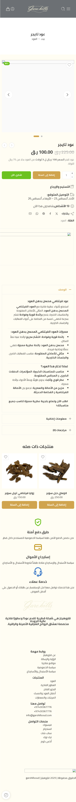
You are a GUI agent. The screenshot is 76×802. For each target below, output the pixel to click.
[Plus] (72, 173)
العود (34, 39)
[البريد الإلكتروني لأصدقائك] (30, 213)
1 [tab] (41, 139)
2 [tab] (36, 139)
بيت (43, 39)
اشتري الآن (16, 175)
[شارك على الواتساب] (37, 213)
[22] (38, 96)
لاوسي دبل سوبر (56, 493)
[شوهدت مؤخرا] (6, 795)
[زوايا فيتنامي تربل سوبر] (19, 470)
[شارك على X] (56, 213)
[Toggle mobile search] (63, 9)
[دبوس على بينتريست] (43, 213)
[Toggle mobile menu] (68, 9)
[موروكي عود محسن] (11, 145)
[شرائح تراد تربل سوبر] (4, 145)
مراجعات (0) (60, 430)
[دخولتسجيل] (12, 9)
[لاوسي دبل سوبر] (56, 470)
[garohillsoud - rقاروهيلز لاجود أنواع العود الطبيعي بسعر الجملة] (38, 8)
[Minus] (72, 177)
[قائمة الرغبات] (69, 65)
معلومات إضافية (56, 418)
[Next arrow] (67, 95)
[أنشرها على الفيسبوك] (50, 213)
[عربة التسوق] (8, 9)
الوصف (62, 289)
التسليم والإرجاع (60, 187)
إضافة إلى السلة (46, 175)
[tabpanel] (38, 97)
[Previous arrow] (9, 95)
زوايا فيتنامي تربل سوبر (19, 493)
